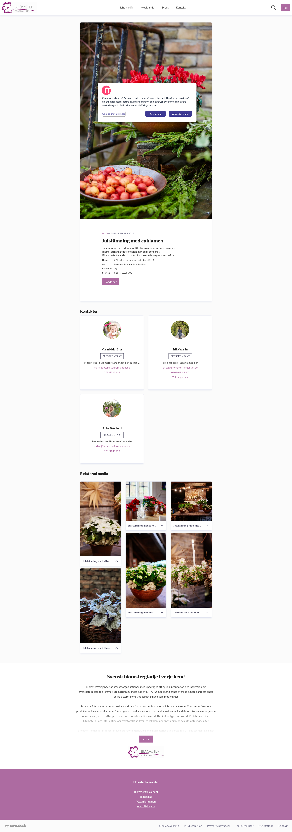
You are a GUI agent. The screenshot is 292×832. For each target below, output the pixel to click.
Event (165, 7)
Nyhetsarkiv (126, 7)
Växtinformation (146, 801)
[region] (147, 102)
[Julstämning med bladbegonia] (100, 605)
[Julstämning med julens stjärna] (146, 501)
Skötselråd (146, 796)
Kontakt (181, 7)
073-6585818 (112, 372)
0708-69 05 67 (180, 372)
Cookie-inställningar (113, 113)
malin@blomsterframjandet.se (112, 367)
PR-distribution (193, 825)
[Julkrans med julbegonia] (191, 570)
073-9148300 (112, 451)
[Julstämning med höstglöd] (146, 570)
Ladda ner (111, 281)
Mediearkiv (147, 7)
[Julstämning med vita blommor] (191, 501)
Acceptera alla (180, 113)
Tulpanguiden (180, 377)
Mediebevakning (169, 825)
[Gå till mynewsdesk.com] (16, 825)
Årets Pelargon (146, 806)
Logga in (283, 825)
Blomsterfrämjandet (146, 791)
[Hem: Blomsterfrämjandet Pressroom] (19, 7)
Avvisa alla (156, 113)
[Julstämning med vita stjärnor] (100, 519)
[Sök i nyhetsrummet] (273, 7)
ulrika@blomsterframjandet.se (112, 446)
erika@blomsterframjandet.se (180, 367)
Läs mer (146, 739)
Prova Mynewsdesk (218, 825)
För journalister (244, 825)
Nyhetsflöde (265, 825)
